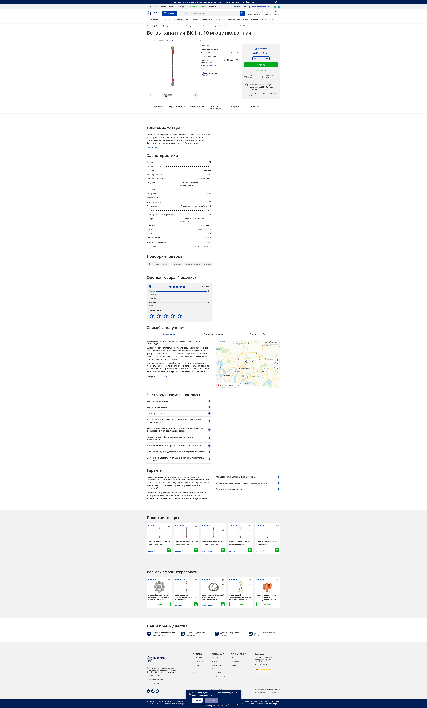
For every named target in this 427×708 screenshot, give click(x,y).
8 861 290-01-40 (161, 377)
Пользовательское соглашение (267, 693)
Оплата (163, 7)
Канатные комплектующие (188, 19)
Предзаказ (268, 604)
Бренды (196, 665)
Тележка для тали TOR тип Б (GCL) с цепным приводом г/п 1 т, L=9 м (267, 597)
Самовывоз (169, 334)
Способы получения (215, 107)
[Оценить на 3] (165, 316)
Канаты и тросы (169, 19)
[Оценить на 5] (179, 316)
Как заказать (217, 665)
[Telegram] (153, 691)
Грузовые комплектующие (248, 19)
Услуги (182, 7)
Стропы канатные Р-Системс (198, 264)
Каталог (215, 658)
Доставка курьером (213, 334)
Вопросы (235, 106)
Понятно (197, 700)
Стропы (204, 19)
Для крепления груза (158, 264)
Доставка (172, 7)
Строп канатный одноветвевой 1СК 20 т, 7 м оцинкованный (186, 597)
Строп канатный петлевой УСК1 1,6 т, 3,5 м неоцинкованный (213, 597)
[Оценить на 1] (151, 316)
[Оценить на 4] (172, 316)
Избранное (235, 661)
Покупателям (198, 669)
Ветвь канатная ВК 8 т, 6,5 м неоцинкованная (186, 543)
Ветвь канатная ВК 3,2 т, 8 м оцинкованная (267, 543)
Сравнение (235, 665)
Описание (158, 106)
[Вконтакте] (148, 691)
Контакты (213, 7)
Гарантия (254, 106)
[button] (195, 95)
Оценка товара (196, 106)
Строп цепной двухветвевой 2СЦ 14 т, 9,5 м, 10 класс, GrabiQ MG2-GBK (240, 597)
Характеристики (177, 106)
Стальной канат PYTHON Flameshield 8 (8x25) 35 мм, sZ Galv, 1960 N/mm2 (158, 597)
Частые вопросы (218, 676)
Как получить (217, 672)
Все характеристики (209, 65)
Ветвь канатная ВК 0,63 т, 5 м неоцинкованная (213, 543)
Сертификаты (198, 661)
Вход (232, 658)
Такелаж (264, 19)
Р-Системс (176, 264)
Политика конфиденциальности (267, 690)
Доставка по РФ (258, 334)
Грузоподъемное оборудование (222, 19)
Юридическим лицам (197, 7)
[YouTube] (157, 691)
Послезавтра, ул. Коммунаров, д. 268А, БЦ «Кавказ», (262, 87)
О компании (152, 7)
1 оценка (177, 41)
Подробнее (211, 700)
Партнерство (217, 680)
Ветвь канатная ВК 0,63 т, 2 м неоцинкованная (240, 543)
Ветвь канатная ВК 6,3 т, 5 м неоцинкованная (159, 543)
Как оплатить (217, 669)
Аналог (159, 604)
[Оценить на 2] (158, 316)
